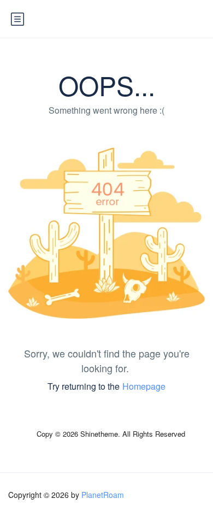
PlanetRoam (102, 494)
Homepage (143, 386)
